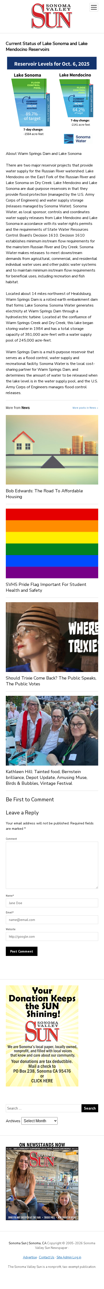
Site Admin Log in (69, 1257)
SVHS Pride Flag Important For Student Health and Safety (46, 587)
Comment (11, 839)
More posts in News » (85, 408)
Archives (13, 1121)
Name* (10, 896)
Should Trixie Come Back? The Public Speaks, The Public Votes (51, 681)
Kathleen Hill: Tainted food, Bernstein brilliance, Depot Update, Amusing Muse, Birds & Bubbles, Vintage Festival (46, 777)
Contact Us (46, 1257)
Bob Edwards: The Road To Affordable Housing (44, 494)
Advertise (30, 1257)
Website (10, 929)
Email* (10, 912)
